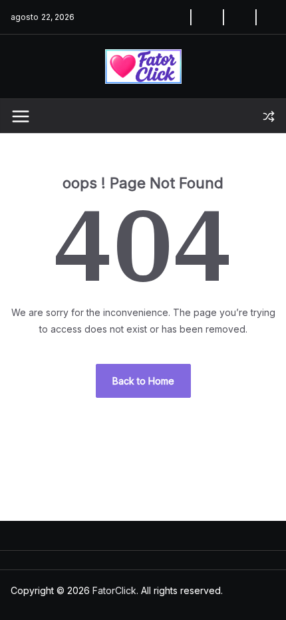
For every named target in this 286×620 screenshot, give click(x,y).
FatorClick (114, 590)
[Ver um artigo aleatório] (268, 116)
